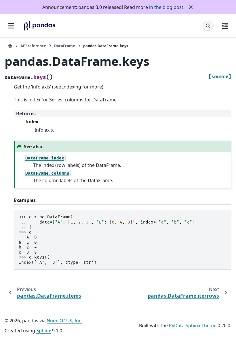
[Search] (208, 26)
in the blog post (166, 7)
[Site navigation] (11, 26)
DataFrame (64, 45)
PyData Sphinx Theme (192, 325)
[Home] (10, 46)
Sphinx (43, 331)
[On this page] (224, 26)
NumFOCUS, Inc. (64, 320)
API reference (33, 45)
